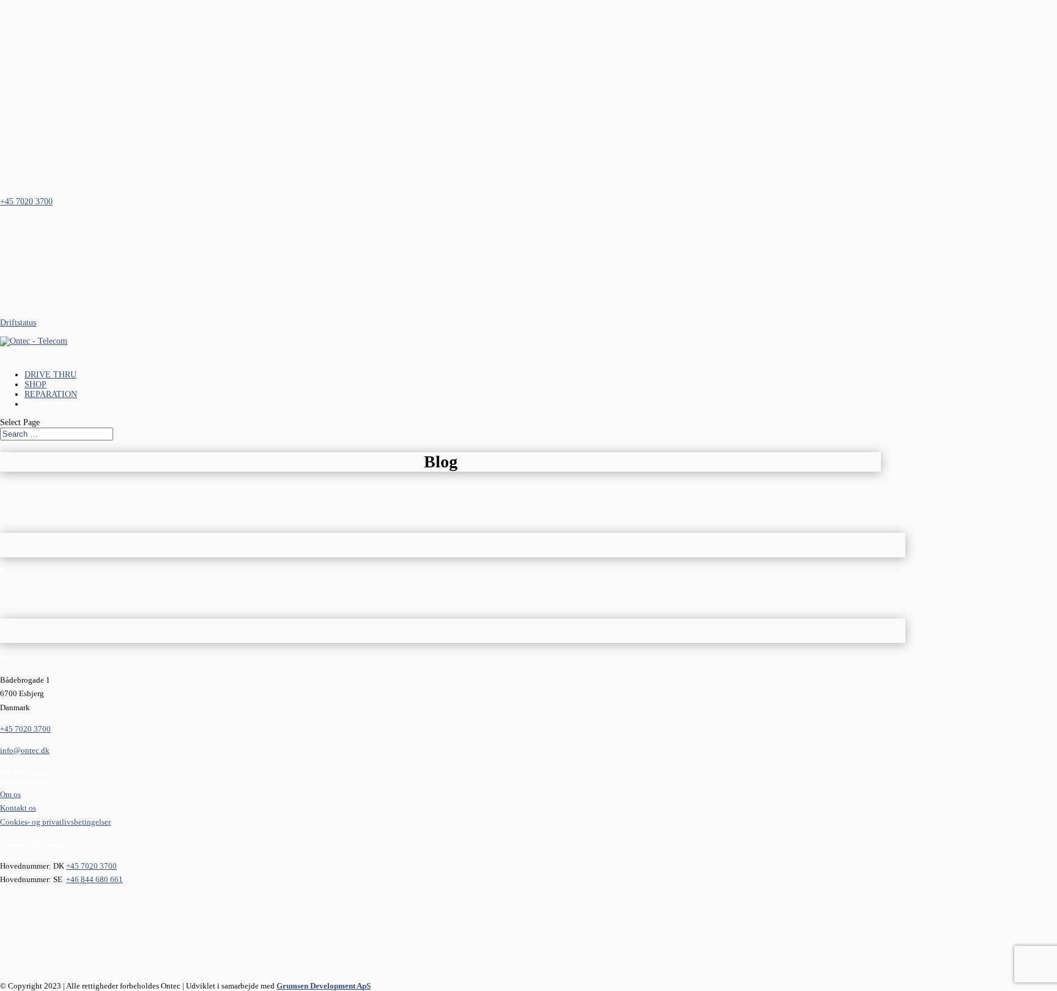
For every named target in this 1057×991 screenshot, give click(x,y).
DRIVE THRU (50, 374)
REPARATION (50, 394)
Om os (10, 794)
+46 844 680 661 (94, 879)
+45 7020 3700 (25, 728)
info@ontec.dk (25, 750)
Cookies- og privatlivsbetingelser (55, 821)
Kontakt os (18, 807)
